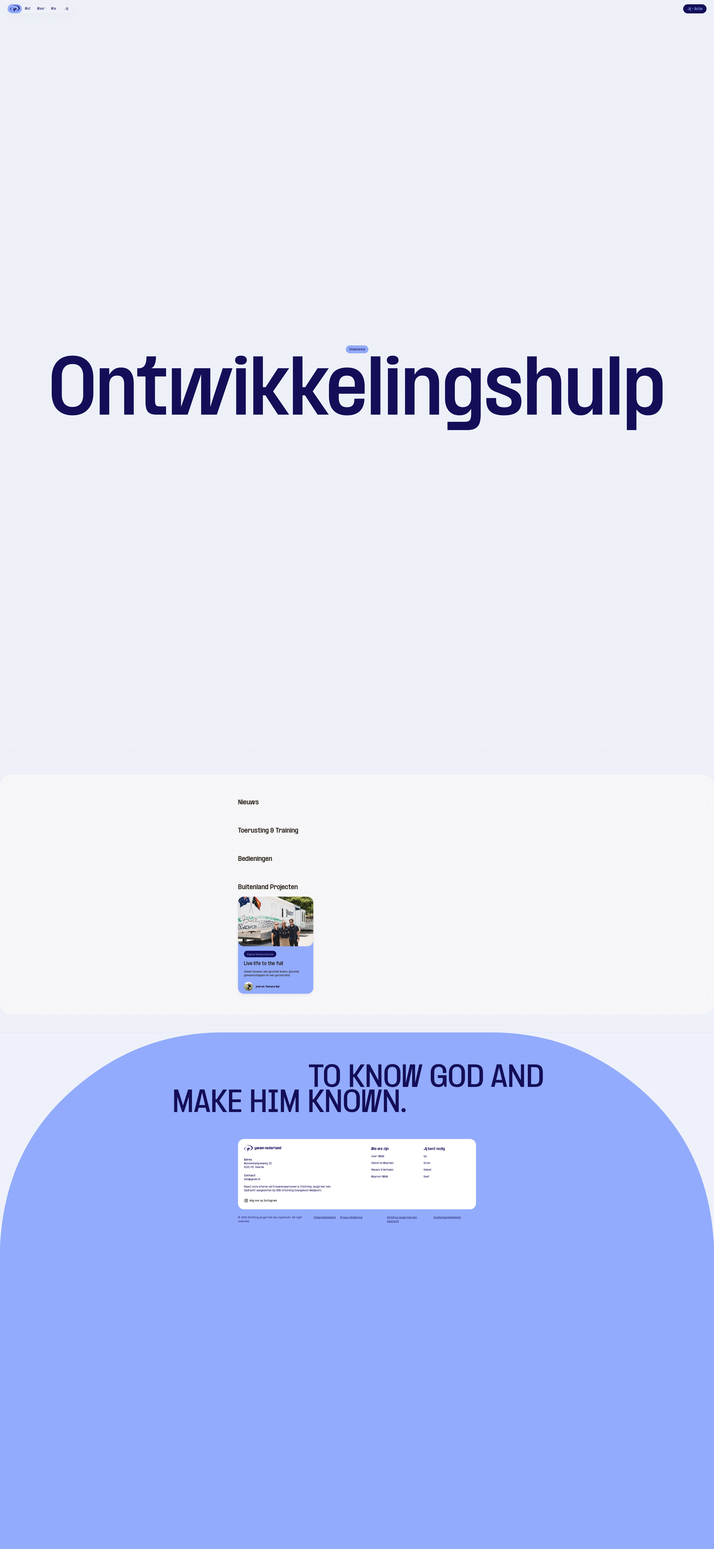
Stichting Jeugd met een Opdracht (402, 1219)
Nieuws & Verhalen (382, 1169)
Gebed (427, 1169)
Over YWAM (377, 1156)
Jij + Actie (694, 9)
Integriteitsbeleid (325, 1217)
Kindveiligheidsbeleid (447, 1217)
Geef (426, 1176)
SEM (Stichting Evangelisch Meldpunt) (298, 1190)
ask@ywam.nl (252, 1179)
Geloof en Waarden (382, 1163)
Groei (427, 1163)
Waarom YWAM (379, 1176)
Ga (425, 1156)
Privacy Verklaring (351, 1217)
